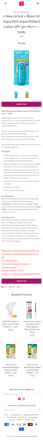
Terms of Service (11, 417)
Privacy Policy (22, 417)
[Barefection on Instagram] (23, 399)
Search (6, 415)
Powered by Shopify (31, 436)
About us (12, 420)
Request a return (30, 420)
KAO (21, 36)
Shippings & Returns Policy (31, 415)
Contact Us (20, 420)
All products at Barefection (21, 12)
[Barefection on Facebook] (19, 399)
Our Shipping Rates (15, 415)
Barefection (20, 436)
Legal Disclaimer (33, 417)
